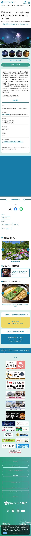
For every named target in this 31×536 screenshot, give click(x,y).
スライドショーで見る (15, 60)
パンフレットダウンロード (15, 491)
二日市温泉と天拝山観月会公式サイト (13, 142)
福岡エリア (4, 217)
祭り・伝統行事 (5, 224)
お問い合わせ (15, 496)
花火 (15, 224)
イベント (8, 349)
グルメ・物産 (5, 228)
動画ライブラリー (15, 487)
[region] (15, 6)
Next (27, 38)
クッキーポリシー (12, 530)
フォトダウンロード (15, 482)
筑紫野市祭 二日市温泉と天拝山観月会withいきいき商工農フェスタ (15, 351)
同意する (5, 532)
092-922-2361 (6, 114)
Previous (3, 38)
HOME (2, 349)
